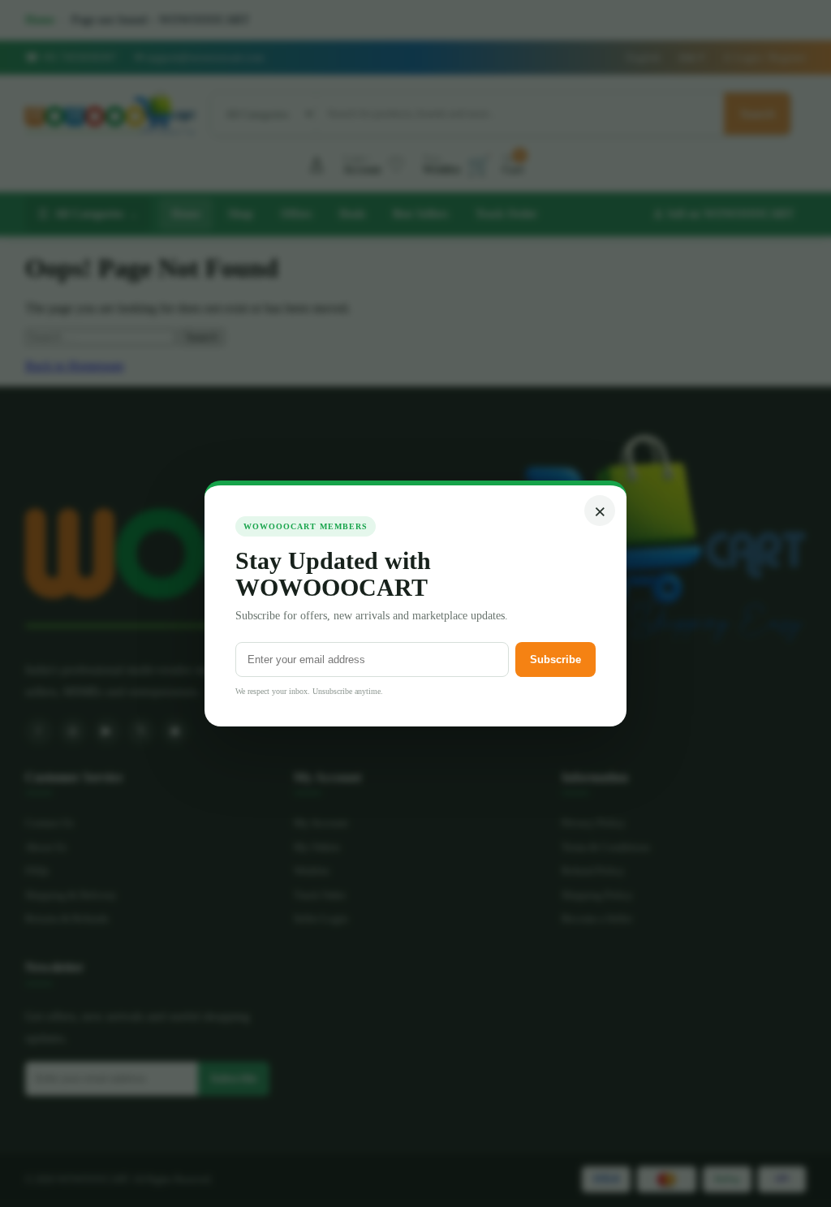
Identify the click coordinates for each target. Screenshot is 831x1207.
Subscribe (555, 659)
